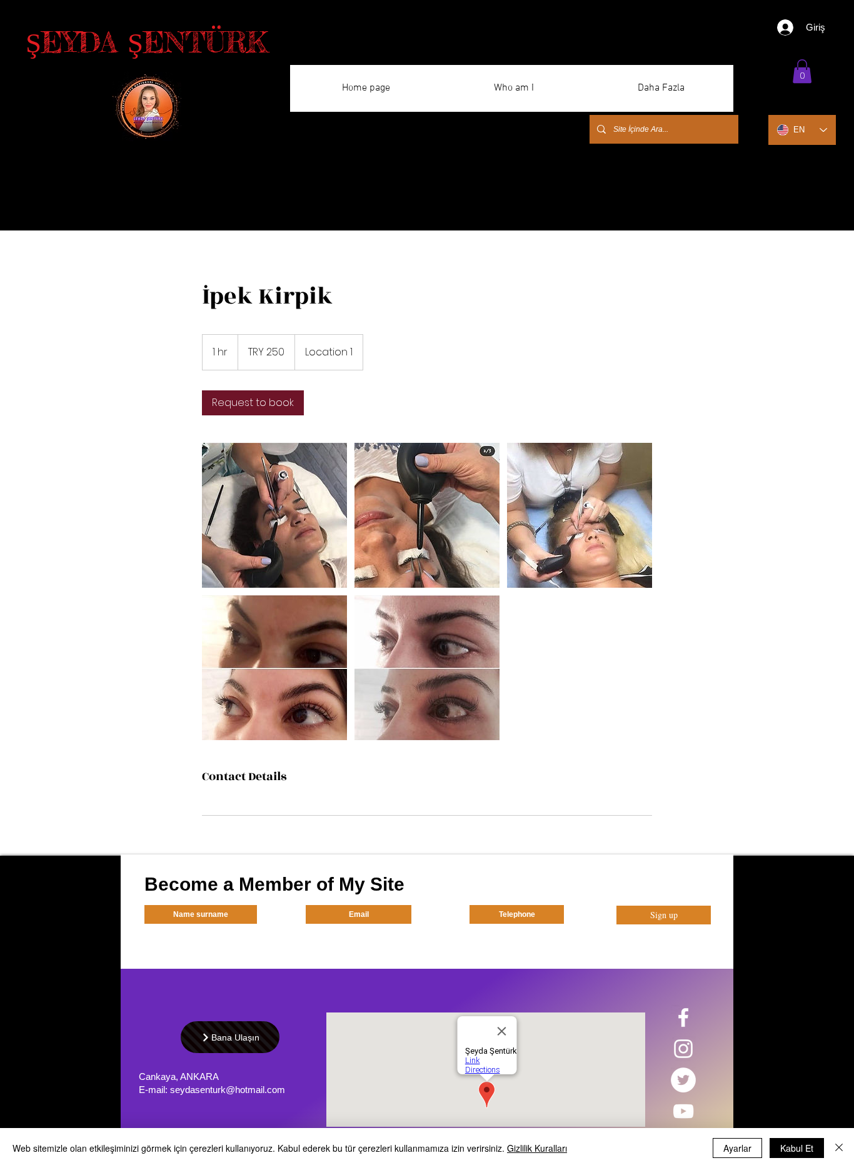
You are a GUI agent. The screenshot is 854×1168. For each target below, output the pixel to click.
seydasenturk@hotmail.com (227, 1089)
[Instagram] (683, 1048)
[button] (802, 71)
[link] (253, 402)
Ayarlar (737, 1148)
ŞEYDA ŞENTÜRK (147, 42)
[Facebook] (683, 1017)
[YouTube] (683, 1111)
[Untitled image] (274, 515)
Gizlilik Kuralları (537, 1148)
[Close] (838, 1148)
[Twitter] (683, 1079)
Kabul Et (796, 1148)
